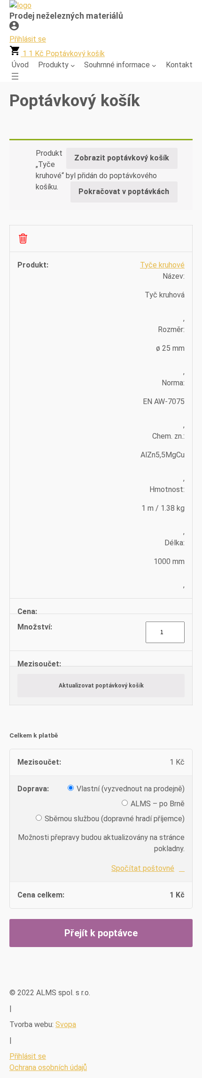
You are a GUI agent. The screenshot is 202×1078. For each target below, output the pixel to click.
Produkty (53, 64)
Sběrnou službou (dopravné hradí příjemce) (115, 818)
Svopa (65, 1024)
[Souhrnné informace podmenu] (154, 65)
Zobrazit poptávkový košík (121, 157)
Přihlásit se (27, 1056)
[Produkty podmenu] (72, 65)
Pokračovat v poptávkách (123, 191)
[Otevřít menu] (15, 76)
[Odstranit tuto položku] (23, 238)
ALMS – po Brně (158, 803)
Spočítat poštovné (142, 868)
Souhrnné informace (117, 64)
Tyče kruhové (162, 264)
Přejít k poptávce (101, 933)
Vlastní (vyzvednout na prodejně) (131, 788)
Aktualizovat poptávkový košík (101, 685)
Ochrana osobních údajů (48, 1067)
